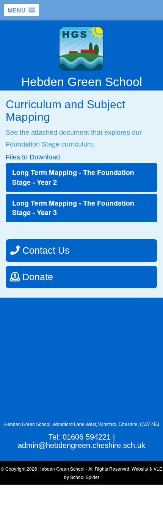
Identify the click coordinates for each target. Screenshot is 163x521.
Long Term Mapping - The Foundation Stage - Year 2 (73, 177)
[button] (21, 10)
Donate (36, 276)
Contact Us (45, 250)
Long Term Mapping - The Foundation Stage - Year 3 (73, 208)
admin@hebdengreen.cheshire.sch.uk (81, 445)
